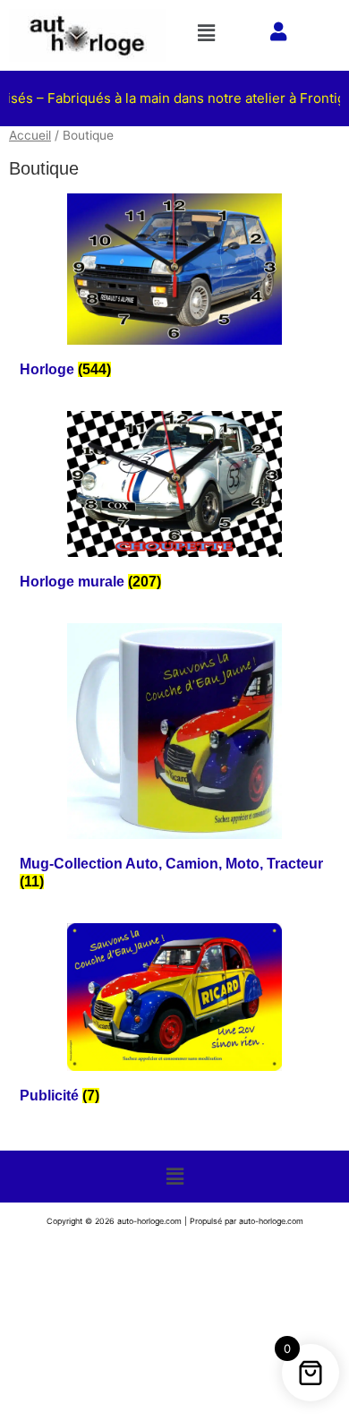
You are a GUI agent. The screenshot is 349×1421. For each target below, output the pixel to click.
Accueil (30, 135)
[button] (209, 32)
